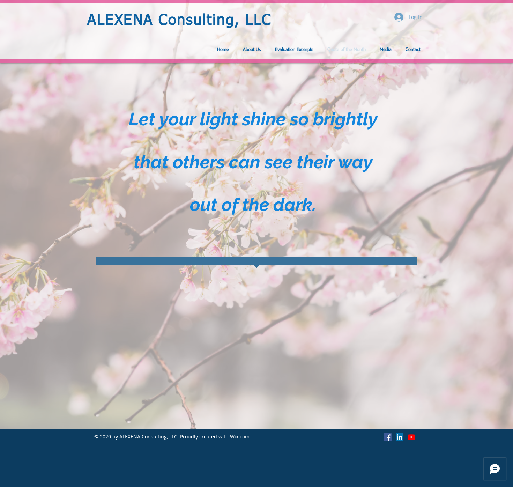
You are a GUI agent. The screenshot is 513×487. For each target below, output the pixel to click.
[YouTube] (411, 437)
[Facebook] (388, 437)
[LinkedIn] (399, 437)
